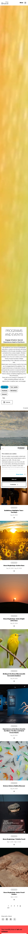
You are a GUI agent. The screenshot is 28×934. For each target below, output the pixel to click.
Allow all (14, 479)
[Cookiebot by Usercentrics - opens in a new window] (19, 448)
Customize (13, 484)
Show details (19, 474)
